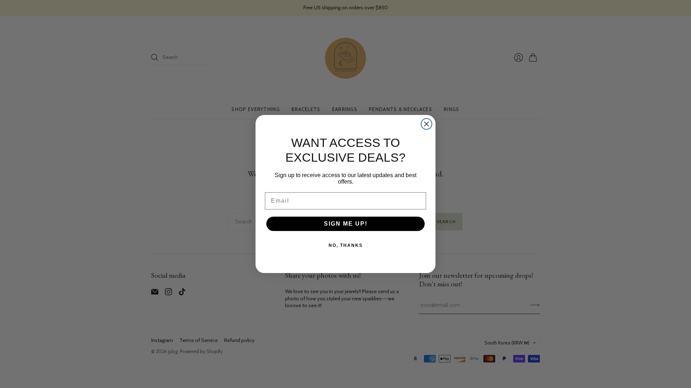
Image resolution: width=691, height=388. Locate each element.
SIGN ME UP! (345, 224)
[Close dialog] (426, 124)
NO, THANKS (346, 245)
